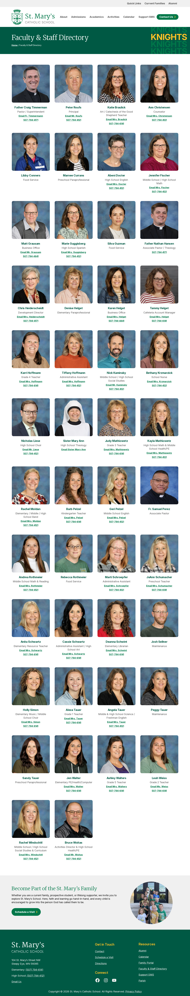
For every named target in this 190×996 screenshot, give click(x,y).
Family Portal (146, 962)
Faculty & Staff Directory (153, 968)
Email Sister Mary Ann (73, 449)
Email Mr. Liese (31, 449)
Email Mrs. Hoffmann (30, 381)
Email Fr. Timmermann (31, 116)
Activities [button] (113, 16)
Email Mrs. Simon (30, 722)
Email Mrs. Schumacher (159, 585)
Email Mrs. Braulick (116, 119)
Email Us (16, 981)
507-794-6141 (116, 123)
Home (15, 45)
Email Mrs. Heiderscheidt (31, 316)
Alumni (172, 3)
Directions (101, 963)
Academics (97, 16)
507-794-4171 (30, 120)
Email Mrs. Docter (116, 184)
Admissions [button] (78, 16)
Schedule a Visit (25, 911)
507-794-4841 (31, 256)
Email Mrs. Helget (116, 316)
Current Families (155, 3)
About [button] (63, 16)
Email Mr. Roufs (73, 116)
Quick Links (134, 3)
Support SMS (146, 974)
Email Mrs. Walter (73, 786)
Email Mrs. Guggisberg (73, 252)
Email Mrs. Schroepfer (116, 585)
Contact (99, 951)
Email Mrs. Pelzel (73, 517)
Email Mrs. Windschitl (31, 854)
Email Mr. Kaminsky (116, 385)
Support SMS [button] (147, 16)
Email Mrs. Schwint (116, 650)
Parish (142, 980)
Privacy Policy (133, 991)
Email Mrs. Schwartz (30, 650)
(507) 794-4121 (35, 975)
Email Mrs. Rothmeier (31, 585)
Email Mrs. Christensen (159, 116)
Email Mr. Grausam (30, 252)
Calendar (129, 16)
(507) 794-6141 (34, 969)
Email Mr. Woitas (73, 854)
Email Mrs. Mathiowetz (116, 449)
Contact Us (166, 16)
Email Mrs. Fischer (159, 187)
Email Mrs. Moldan (31, 521)
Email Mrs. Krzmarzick (159, 381)
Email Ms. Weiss (159, 786)
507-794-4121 (73, 120)
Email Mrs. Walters (116, 786)
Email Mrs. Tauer (73, 718)
